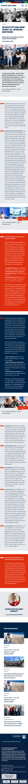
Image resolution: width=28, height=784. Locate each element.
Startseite (4, 24)
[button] (14, 212)
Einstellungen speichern (9, 776)
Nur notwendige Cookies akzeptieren (6, 781)
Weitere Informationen (23, 782)
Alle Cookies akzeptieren (14, 782)
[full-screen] (25, 2)
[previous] (19, 219)
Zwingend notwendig (8, 765)
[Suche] (23, 5)
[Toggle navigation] (26, 5)
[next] (21, 219)
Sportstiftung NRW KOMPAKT (15, 614)
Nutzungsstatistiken (8, 770)
